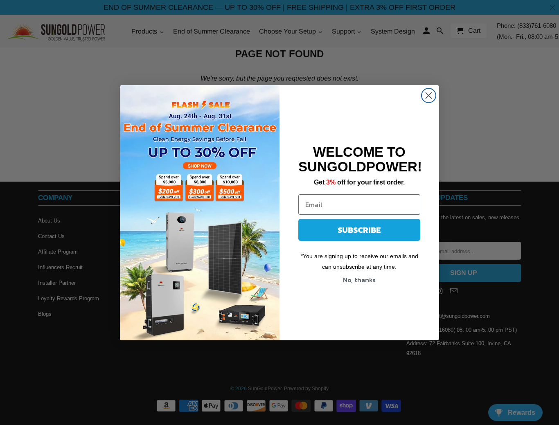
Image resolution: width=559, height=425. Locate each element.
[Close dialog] (429, 95)
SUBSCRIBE (359, 230)
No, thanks (359, 280)
